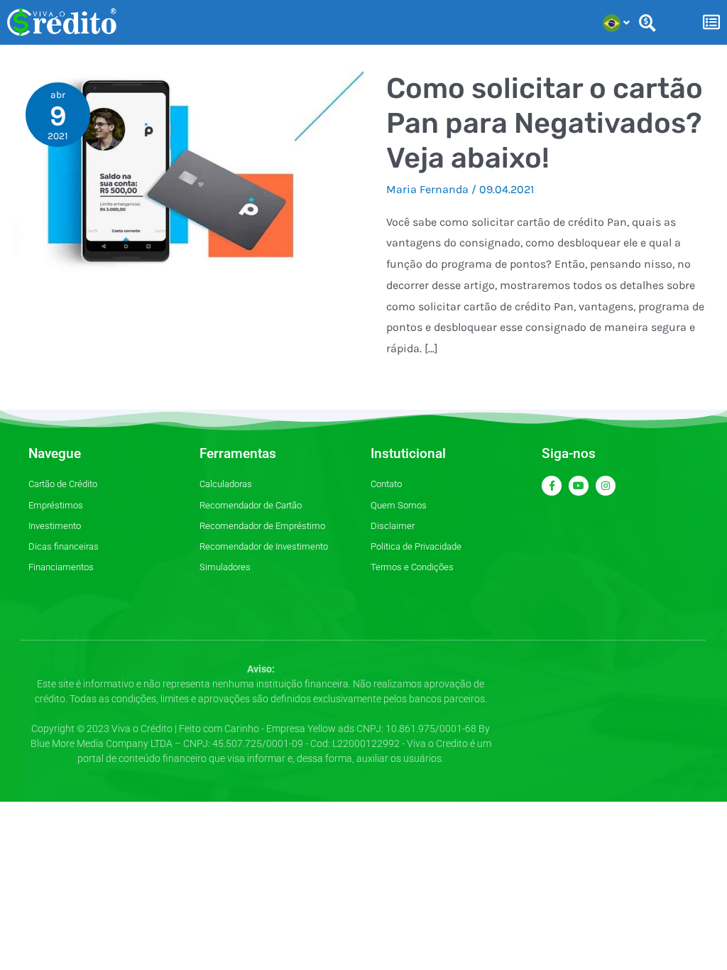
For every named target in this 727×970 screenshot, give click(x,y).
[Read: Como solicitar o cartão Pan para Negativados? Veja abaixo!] (189, 171)
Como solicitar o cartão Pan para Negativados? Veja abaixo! (544, 123)
